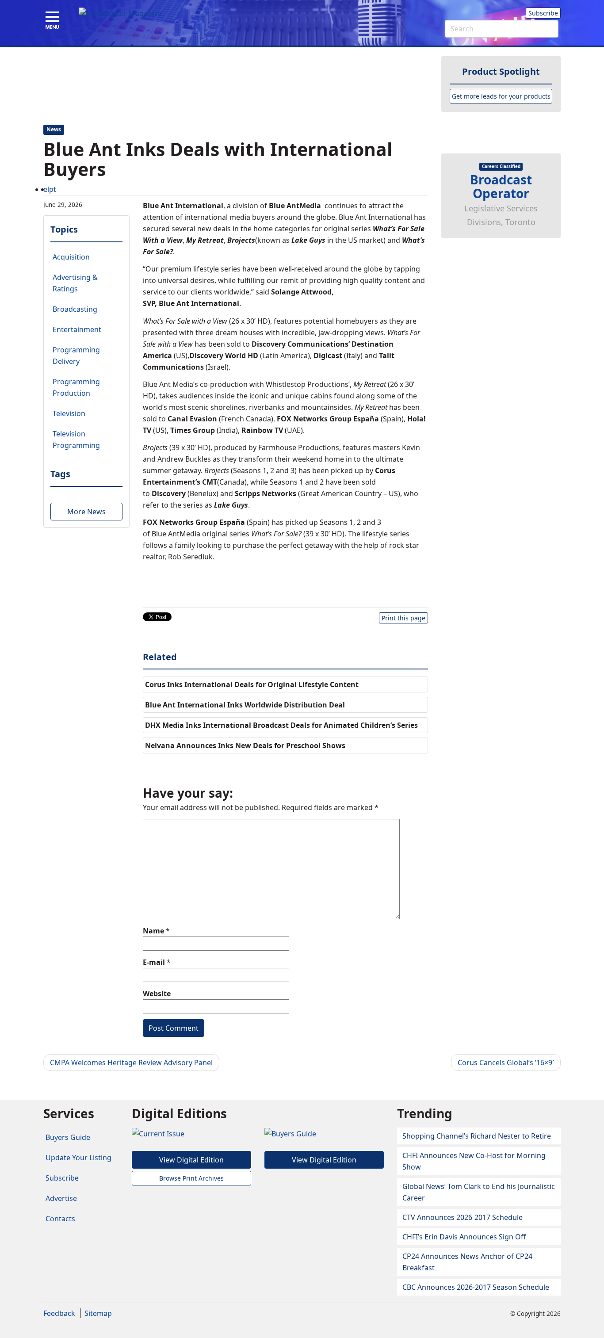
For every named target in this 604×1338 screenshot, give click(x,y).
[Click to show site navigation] (52, 21)
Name (153, 931)
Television (69, 413)
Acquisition (71, 257)
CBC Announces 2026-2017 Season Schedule (475, 1287)
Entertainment (77, 329)
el (46, 189)
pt (52, 189)
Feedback (59, 1313)
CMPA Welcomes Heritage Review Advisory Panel (131, 1062)
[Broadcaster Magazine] (120, 13)
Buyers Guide (68, 1137)
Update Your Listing (78, 1157)
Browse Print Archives (191, 1178)
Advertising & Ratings (75, 283)
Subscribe (543, 13)
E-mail (154, 962)
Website (157, 993)
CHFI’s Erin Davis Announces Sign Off (464, 1237)
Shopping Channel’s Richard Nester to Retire (476, 1136)
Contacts (60, 1218)
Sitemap (98, 1313)
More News (86, 511)
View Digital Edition (191, 1160)
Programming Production (76, 387)
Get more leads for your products (501, 96)
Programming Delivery (76, 355)
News (53, 130)
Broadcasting (75, 309)
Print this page (403, 618)
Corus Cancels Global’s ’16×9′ (506, 1062)
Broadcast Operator (501, 186)
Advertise (61, 1198)
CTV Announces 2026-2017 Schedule (462, 1217)
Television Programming (76, 439)
